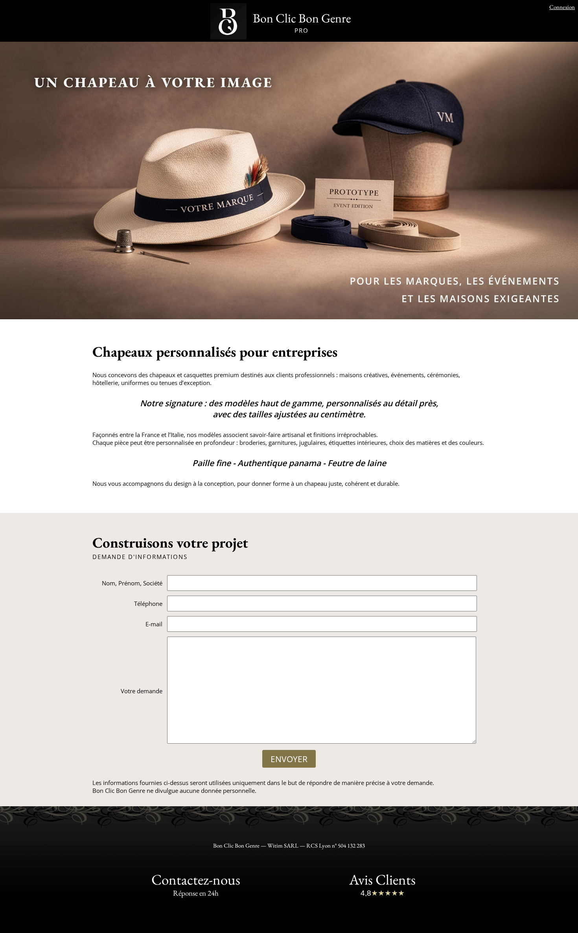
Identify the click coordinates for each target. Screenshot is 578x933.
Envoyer (289, 759)
